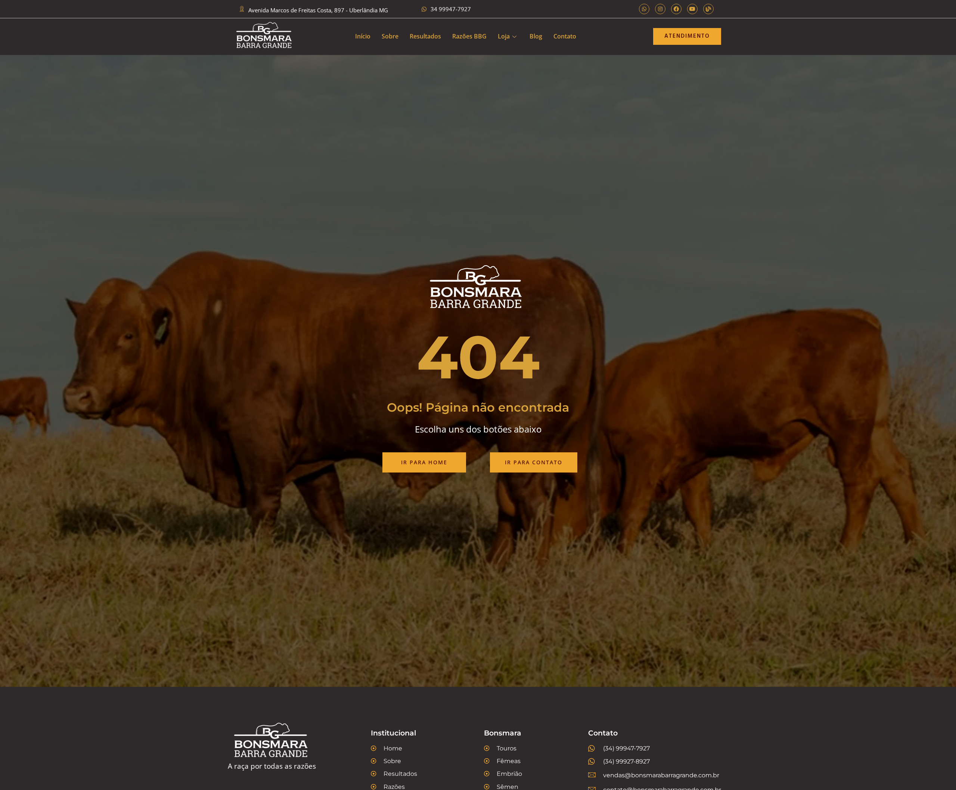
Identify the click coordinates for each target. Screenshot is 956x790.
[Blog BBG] (708, 9)
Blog (536, 36)
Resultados (425, 36)
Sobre (390, 36)
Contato (564, 36)
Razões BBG (469, 36)
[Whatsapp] (644, 9)
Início (362, 36)
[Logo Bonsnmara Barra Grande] (265, 36)
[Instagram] (660, 9)
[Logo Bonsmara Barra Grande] (284, 742)
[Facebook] (676, 9)
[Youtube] (692, 9)
